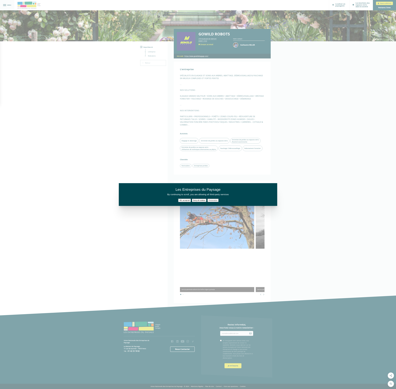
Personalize (213, 200)
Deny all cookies (199, 200)
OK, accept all (184, 200)
